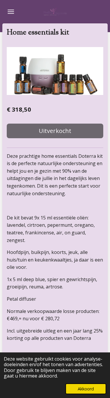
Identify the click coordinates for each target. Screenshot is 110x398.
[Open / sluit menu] (10, 11)
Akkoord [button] (86, 389)
